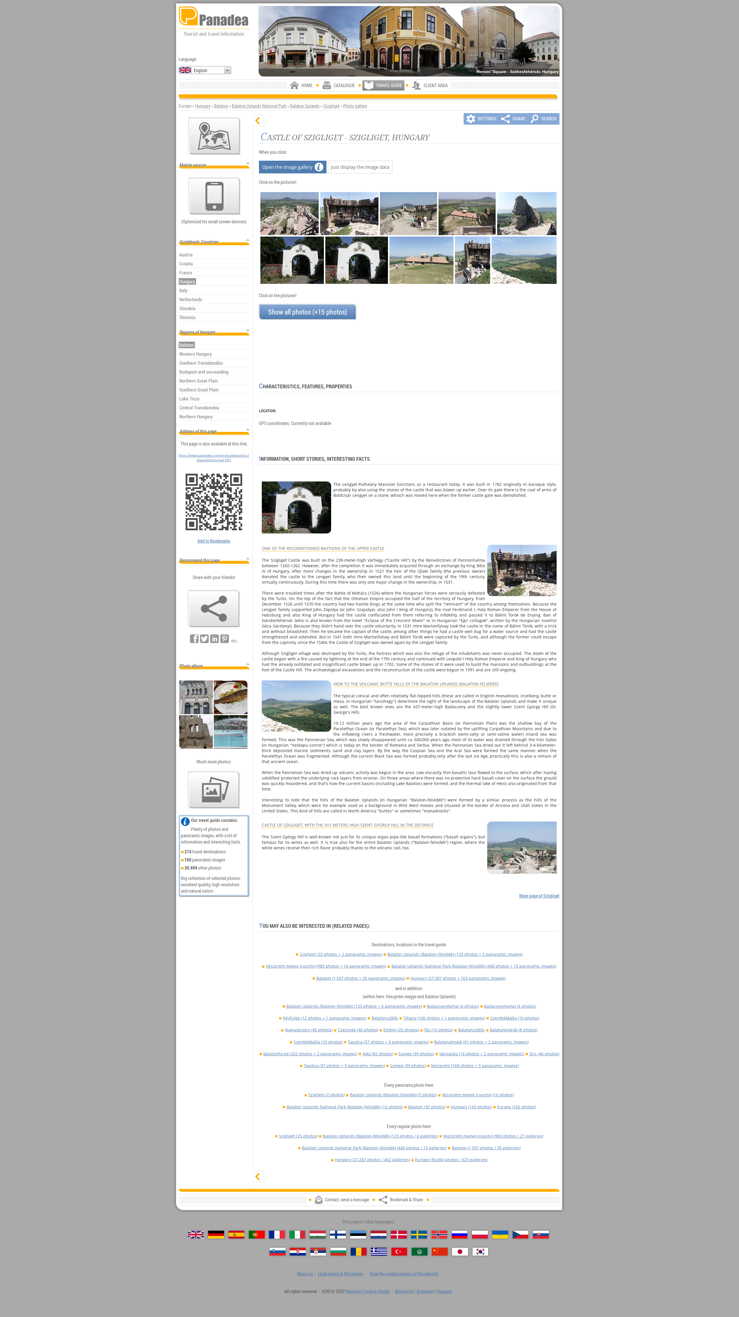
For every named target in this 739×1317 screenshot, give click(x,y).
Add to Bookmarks (213, 541)
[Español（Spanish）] (236, 1234)
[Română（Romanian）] (358, 1251)
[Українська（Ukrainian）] (500, 1234)
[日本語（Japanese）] (460, 1251)
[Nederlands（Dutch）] (378, 1234)
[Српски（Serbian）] (318, 1251)
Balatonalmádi (481, 1042)
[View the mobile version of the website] (214, 196)
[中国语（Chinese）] (440, 1251)
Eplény (401, 1030)
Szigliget (331, 106)
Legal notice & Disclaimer (340, 1274)
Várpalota (481, 1053)
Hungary (202, 106)
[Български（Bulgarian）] (338, 1251)
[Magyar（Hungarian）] (317, 1234)
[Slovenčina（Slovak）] (541, 1234)
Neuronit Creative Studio (368, 1291)
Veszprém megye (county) (326, 966)
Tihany (444, 1018)
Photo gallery (355, 106)
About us (305, 1274)
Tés (438, 1030)
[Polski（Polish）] (480, 1234)
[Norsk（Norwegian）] (439, 1234)
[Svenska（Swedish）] (419, 1234)
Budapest (425, 1291)
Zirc (544, 1053)
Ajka (378, 1053)
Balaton (221, 106)
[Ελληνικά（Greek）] (379, 1251)
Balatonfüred (310, 1053)
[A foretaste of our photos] (214, 789)
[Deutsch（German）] (216, 1234)
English (200, 70)
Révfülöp (324, 1018)
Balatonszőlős (385, 1018)
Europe (516, 1107)
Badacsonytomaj (453, 1006)
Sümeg (416, 1053)
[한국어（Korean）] (480, 1251)
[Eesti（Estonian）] (358, 1234)
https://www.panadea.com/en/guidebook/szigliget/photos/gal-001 (214, 457)
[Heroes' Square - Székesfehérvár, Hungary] (409, 41)
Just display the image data (360, 167)
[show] (258, 1176)
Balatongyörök (514, 1030)
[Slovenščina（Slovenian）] (277, 1251)
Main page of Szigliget (539, 896)
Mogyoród (404, 1291)
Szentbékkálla (514, 1018)
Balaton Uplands (305, 106)
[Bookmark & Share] (214, 608)
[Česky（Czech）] (520, 1234)
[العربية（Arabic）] (419, 1251)
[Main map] (214, 136)
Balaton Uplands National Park (259, 106)
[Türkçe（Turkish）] (399, 1251)
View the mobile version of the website (404, 1274)
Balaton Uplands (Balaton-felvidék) (455, 954)
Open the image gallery (287, 167)
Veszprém (475, 1065)
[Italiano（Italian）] (297, 1234)
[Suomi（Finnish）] (338, 1234)
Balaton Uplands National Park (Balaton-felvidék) (473, 966)
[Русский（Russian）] (459, 1234)
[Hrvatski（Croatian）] (298, 1251)
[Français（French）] (277, 1234)
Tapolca (388, 1042)
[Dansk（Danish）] (399, 1234)
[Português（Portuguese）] (257, 1234)
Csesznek (358, 1030)
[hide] (258, 120)
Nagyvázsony (309, 1030)
